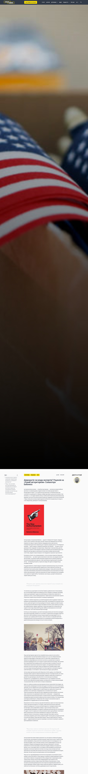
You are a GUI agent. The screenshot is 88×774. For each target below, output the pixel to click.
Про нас (72, 2)
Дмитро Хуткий (77, 475)
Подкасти (65, 2)
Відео (60, 2)
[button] (17, 475)
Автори (48, 2)
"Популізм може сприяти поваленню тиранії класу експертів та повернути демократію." (11, 480)
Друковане (53, 2)
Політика (27, 475)
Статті (43, 2)
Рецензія (33, 475)
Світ (38, 475)
